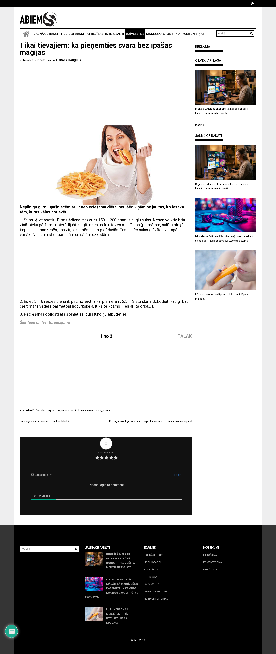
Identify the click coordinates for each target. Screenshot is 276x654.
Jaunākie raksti (46, 34)
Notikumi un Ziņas (189, 34)
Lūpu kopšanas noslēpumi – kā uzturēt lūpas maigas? (117, 616)
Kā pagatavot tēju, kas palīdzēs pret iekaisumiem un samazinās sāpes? (150, 421)
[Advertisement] (106, 95)
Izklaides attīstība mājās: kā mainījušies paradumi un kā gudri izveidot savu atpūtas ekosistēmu (111, 588)
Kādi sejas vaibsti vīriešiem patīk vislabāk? (44, 421)
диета (106, 410)
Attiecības (95, 34)
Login (177, 474)
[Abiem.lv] (26, 34)
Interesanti (114, 34)
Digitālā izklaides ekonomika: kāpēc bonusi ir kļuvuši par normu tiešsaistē (121, 560)
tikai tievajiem (85, 410)
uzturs (97, 410)
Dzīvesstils (135, 34)
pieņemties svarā (66, 410)
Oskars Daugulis (68, 60)
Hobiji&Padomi (73, 34)
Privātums (210, 569)
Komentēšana (212, 562)
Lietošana (210, 555)
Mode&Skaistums (159, 34)
